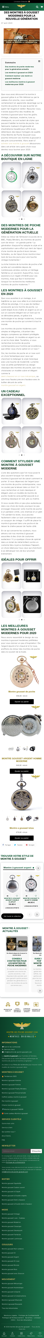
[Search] (37, 7)
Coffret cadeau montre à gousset (14, 1097)
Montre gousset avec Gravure (13, 1273)
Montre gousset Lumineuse (12, 1239)
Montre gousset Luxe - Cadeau (13, 1218)
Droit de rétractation (24, 1320)
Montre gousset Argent (10, 1257)
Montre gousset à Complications (14, 1296)
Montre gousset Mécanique (12, 1283)
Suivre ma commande (12, 1047)
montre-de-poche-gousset (20, 1327)
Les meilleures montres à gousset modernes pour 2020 (20, 83)
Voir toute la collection (12, 916)
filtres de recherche (20, 1065)
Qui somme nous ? (8, 1132)
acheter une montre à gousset (15, 143)
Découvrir (12, 181)
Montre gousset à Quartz (11, 1292)
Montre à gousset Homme (11, 1080)
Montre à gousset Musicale (12, 1300)
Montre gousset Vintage (11, 1214)
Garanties (28, 1318)
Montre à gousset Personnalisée (14, 1093)
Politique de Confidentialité (29, 1315)
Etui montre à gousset (10, 1101)
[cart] (42, 7)
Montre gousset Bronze (10, 1265)
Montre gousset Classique (11, 1226)
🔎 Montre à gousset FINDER (12, 1109)
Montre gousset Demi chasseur (13, 1200)
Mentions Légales (10, 1315)
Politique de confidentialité (15, 1162)
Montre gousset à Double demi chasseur (17, 1204)
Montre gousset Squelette (11, 1183)
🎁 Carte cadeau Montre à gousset (15, 1113)
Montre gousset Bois (9, 1269)
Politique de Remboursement (13, 1318)
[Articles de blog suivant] (40, 990)
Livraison (37, 1318)
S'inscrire (36, 1151)
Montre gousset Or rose (10, 1261)
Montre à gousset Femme (11, 1085)
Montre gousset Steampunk (12, 1230)
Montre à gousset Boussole (12, 1304)
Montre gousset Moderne (11, 1222)
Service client (9, 1049)
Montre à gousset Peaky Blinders (14, 1089)
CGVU (13, 1320)
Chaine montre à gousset (11, 1105)
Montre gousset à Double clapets (14, 1196)
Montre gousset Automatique (12, 1287)
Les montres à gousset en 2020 (19, 73)
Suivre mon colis (8, 1123)
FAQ (3, 1140)
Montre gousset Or (9, 1253)
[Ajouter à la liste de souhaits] (17, 896)
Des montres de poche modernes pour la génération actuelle (19, 68)
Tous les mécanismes (10, 1308)
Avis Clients (6, 1136)
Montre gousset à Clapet (11, 1191)
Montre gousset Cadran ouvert (13, 1187)
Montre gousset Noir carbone (13, 1249)
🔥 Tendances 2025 (9, 1076)
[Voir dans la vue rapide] (7, 896)
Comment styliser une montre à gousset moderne (18, 77)
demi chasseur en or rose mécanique (18, 376)
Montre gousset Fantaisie (11, 1234)
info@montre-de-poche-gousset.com (18, 1052)
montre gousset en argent (13, 385)
